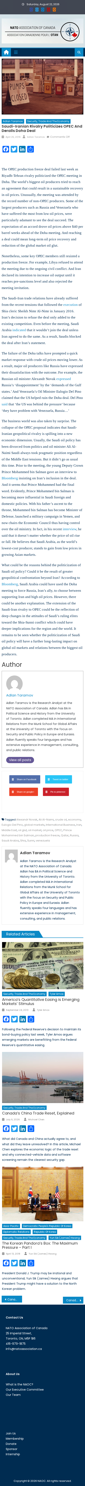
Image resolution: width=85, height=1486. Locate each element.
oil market (34, 830)
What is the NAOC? (19, 1384)
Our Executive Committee (25, 1390)
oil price (48, 830)
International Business (60, 825)
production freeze (47, 835)
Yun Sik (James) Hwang (65, 1238)
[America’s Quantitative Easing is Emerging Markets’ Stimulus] (42, 965)
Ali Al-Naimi (46, 820)
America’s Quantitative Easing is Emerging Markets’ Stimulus (40, 1001)
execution (70, 305)
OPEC (58, 830)
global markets (34, 825)
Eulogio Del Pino (12, 825)
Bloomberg (10, 478)
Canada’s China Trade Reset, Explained (38, 1113)
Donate (11, 1444)
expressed (63, 379)
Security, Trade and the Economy (48, 121)
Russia (74, 835)
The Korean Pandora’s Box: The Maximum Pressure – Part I (40, 1245)
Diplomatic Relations (16, 1232)
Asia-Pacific (11, 1226)
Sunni (30, 841)
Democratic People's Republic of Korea (47, 1226)
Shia (23, 841)
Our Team (13, 1395)
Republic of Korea (45, 1232)
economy (74, 820)
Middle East (9, 830)
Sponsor (11, 1449)
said (5, 404)
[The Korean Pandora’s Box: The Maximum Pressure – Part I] (42, 1194)
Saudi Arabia (10, 841)
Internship (13, 1454)
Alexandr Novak (26, 820)
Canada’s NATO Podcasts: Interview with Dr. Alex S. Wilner (74, 1300)
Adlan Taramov (13, 121)
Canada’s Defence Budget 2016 (14, 1299)
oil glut (22, 830)
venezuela (43, 841)
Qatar (65, 835)
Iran (78, 825)
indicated (19, 330)
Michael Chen (36, 1119)
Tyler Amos (57, 994)
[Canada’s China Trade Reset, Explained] (42, 1077)
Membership (15, 1439)
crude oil (61, 820)
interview (69, 529)
